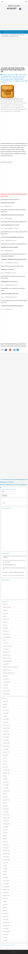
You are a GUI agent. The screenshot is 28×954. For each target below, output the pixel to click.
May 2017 (5, 907)
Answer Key (5, 604)
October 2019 (6, 820)
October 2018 (6, 856)
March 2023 (5, 767)
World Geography (6, 694)
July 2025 (5, 716)
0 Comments (4, 82)
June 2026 (5, 704)
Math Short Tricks (6, 652)
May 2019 (5, 835)
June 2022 (5, 779)
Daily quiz (7, 34)
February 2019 (6, 844)
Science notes (6, 679)
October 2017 (6, 892)
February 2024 (6, 737)
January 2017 (5, 919)
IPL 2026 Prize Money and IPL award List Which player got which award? (14, 561)
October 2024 (6, 731)
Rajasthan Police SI (9, 79)
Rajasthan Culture (7, 655)
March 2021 (5, 797)
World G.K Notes (6, 691)
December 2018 (6, 850)
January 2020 (5, 812)
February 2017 (6, 916)
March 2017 (5, 913)
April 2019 (5, 838)
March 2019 (5, 841)
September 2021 (6, 791)
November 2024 (6, 728)
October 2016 (6, 928)
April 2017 (5, 910)
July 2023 (5, 758)
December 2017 (6, 886)
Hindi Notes (5, 628)
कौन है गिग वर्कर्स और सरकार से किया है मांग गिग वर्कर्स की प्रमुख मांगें (14, 568)
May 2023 (5, 764)
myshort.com (14, 952)
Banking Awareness (7, 607)
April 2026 (5, 707)
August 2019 (5, 826)
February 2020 (6, 809)
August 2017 (5, 898)
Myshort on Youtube (14, 6)
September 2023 (6, 752)
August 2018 (5, 862)
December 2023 (6, 743)
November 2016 (6, 925)
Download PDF (6, 619)
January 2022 (5, 785)
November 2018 (6, 853)
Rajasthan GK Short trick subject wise (11, 667)
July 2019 (5, 829)
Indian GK (5, 640)
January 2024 (5, 740)
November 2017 (6, 889)
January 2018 (5, 883)
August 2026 (5, 701)
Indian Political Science (8, 646)
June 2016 (5, 940)
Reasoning (5, 676)
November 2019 (6, 817)
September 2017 (6, 895)
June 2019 (5, 832)
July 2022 (5, 776)
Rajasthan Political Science (8, 673)
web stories (5, 688)
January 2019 (5, 847)
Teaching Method (6, 682)
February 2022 (6, 782)
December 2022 (6, 770)
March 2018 (5, 877)
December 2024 (6, 725)
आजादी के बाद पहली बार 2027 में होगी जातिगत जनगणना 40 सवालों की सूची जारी (14, 556)
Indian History (11, 74)
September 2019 (6, 823)
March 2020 (5, 806)
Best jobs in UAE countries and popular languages (13, 575)
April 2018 (5, 874)
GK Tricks (5, 625)
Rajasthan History (6, 670)
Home (2, 34)
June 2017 (5, 904)
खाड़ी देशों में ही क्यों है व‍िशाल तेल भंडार (9, 565)
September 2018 (6, 859)
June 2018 (5, 868)
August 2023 (5, 755)
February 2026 (6, 710)
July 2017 (5, 901)
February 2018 (6, 880)
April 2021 (5, 794)
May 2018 (5, 871)
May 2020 (5, 803)
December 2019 (6, 814)
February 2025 (6, 719)
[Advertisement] (17, 20)
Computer (5, 610)
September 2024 (6, 734)
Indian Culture (6, 631)
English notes (6, 622)
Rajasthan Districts (7, 658)
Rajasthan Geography (7, 661)
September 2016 (6, 931)
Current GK (5, 613)
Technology (5, 685)
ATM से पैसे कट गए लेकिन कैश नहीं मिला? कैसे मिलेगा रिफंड (13, 572)
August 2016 (5, 934)
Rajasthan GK (6, 664)
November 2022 (6, 773)
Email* (3, 491)
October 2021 (6, 788)
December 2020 (6, 800)
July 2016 (5, 937)
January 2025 (5, 722)
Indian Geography (6, 637)
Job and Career (6, 649)
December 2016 (6, 922)
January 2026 (5, 713)
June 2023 (5, 761)
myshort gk (21, 81)
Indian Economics (6, 634)
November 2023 (6, 746)
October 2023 (6, 749)
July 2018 (5, 865)
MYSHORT (12, 8)
